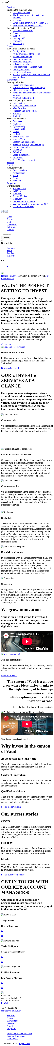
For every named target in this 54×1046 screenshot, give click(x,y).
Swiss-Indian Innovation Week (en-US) (31, 23)
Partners (16, 178)
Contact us (6, 344)
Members (17, 180)
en (8, 268)
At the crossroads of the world (26, 54)
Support (16, 36)
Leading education (21, 69)
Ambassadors (19, 173)
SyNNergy (18, 191)
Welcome (11, 255)
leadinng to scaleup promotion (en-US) (30, 204)
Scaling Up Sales (20, 196)
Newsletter (12, 224)
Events (10, 219)
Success (10, 162)
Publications (12, 227)
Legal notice (24, 1043)
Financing (17, 33)
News (9, 216)
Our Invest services (21, 12)
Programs (11, 183)
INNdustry (17, 199)
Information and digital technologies (29, 87)
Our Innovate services (23, 30)
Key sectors (12, 80)
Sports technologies (21, 155)
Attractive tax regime (22, 56)
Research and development (25, 111)
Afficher (5, 238)
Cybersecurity (19, 126)
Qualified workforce (22, 72)
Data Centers (18, 103)
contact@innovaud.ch (11, 1010)
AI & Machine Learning (24, 160)
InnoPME (17, 193)
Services (11, 7)
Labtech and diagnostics (24, 142)
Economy (11, 248)
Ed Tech (16, 134)
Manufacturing (19, 108)
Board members (20, 170)
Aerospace (17, 121)
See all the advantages (11, 807)
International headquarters (24, 105)
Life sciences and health (23, 90)
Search (4, 2)
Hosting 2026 (19, 38)
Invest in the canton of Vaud (19, 1033)
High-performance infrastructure (27, 67)
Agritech (17, 124)
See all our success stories (12, 874)
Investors (17, 20)
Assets (10, 46)
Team (15, 175)
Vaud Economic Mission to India (27, 25)
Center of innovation (22, 59)
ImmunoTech (19, 139)
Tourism (10, 253)
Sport (9, 250)
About (10, 165)
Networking (18, 43)
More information (9, 675)
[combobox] (14, 234)
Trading (16, 116)
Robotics (17, 152)
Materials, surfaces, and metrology (28, 144)
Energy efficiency (21, 136)
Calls (9, 222)
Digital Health (19, 129)
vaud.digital (12, 1038)
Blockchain (18, 157)
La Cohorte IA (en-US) (23, 206)
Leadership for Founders (24, 201)
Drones (16, 131)
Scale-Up (17, 113)
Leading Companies (16, 1036)
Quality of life (19, 51)
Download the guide (10, 368)
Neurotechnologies (21, 147)
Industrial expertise (21, 64)
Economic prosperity (22, 61)
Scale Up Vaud (19, 188)
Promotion (17, 41)
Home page (6, 276)
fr (7, 265)
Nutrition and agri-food (23, 98)
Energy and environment (24, 85)
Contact (10, 229)
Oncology (17, 149)
